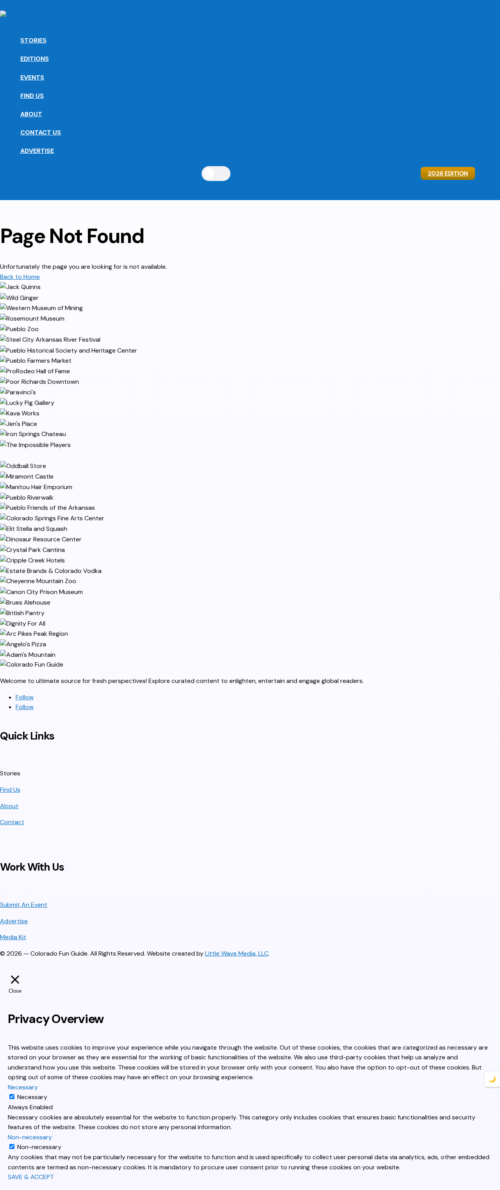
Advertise (37, 151)
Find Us (32, 96)
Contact (12, 822)
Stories (33, 40)
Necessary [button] (23, 1087)
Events (32, 77)
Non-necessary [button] (30, 1137)
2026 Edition (448, 173)
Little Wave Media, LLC (236, 953)
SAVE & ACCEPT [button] (31, 1177)
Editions (34, 59)
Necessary (32, 1097)
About (31, 114)
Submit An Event (23, 905)
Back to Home (20, 277)
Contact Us (40, 132)
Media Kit (13, 937)
